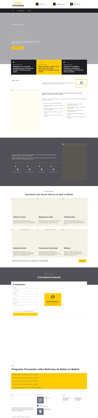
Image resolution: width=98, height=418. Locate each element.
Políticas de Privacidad (28, 311)
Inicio (13, 10)
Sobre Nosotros (20, 10)
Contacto (29, 10)
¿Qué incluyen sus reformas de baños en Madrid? (25, 377)
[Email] (54, 4)
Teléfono (15, 293)
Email (58, 3)
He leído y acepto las (24, 311)
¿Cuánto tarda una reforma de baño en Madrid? (25, 381)
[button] (49, 374)
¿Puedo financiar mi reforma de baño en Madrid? (25, 384)
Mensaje (15, 303)
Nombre (14, 287)
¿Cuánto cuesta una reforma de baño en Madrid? (25, 374)
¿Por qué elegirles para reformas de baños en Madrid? (26, 387)
